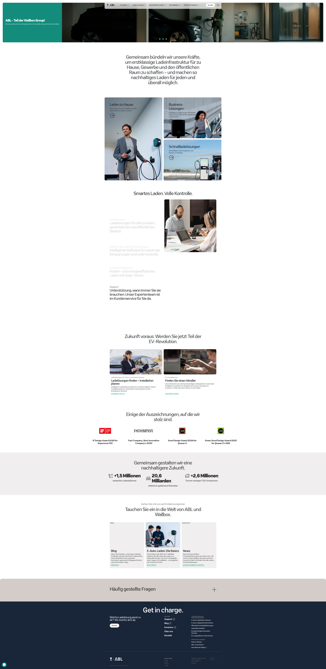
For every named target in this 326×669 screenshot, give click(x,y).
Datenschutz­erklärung (196, 659)
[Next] (166, 39)
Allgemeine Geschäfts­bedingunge (198, 658)
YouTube (166, 660)
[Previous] (160, 39)
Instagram (166, 663)
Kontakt (210, 5)
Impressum (193, 663)
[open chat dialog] (4, 664)
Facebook (166, 665)
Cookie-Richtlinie (195, 661)
